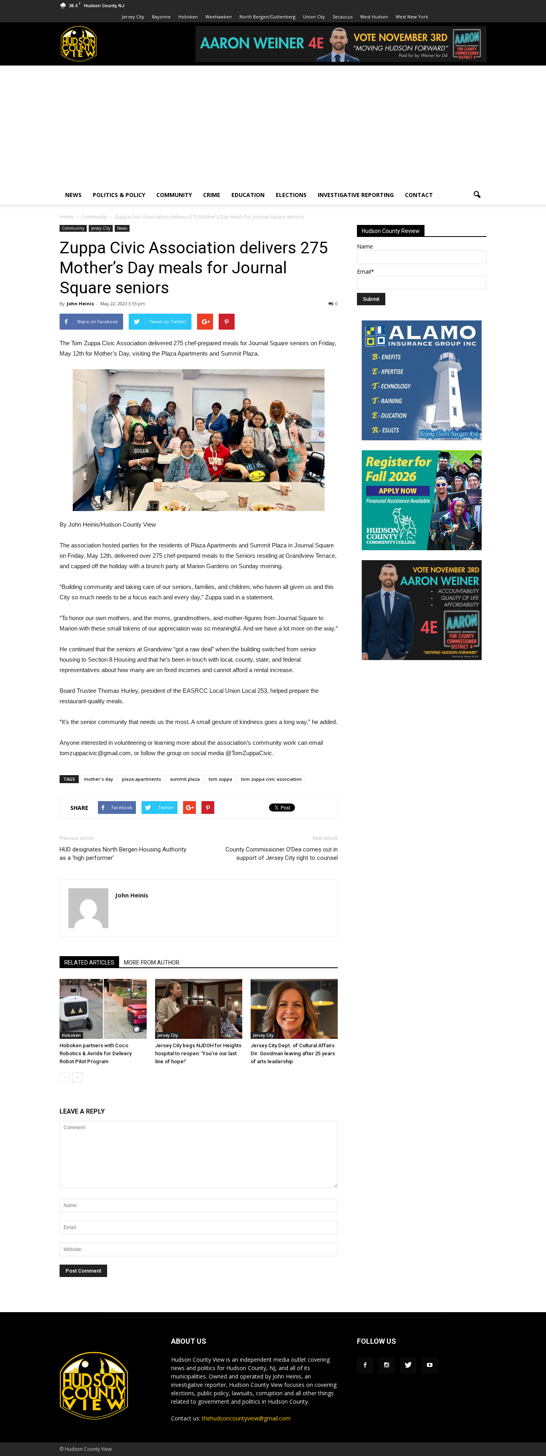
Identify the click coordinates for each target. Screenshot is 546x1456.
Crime (211, 195)
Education (248, 195)
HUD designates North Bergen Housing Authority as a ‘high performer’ (123, 853)
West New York (412, 17)
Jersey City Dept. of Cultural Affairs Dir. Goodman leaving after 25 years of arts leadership (293, 1053)
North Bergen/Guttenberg (267, 17)
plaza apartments (141, 779)
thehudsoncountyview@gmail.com (246, 1418)
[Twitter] (408, 1365)
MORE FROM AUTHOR (151, 962)
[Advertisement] (273, 125)
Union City (314, 17)
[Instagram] (387, 1365)
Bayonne (161, 17)
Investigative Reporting (356, 195)
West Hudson (374, 17)
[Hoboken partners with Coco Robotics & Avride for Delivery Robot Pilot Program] (103, 1009)
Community (174, 195)
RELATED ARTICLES (89, 962)
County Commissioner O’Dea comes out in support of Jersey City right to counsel (281, 853)
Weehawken (218, 17)
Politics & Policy (119, 195)
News (73, 195)
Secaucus (343, 17)
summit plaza (185, 779)
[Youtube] (430, 1365)
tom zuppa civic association (271, 779)
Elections (291, 195)
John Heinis (80, 303)
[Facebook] (365, 1365)
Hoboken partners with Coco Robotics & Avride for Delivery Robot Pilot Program (96, 1053)
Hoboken (188, 17)
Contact (419, 195)
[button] (476, 195)
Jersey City (133, 17)
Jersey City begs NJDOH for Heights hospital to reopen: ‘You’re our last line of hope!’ (198, 1053)
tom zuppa (220, 779)
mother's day (98, 779)
